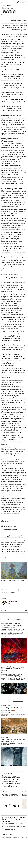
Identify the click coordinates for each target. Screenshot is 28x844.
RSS (26, 837)
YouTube (19, 837)
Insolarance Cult (5, 705)
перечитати (4, 737)
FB (10, 837)
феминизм (14, 590)
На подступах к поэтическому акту (10, 623)
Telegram (8, 837)
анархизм (21, 590)
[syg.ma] (2, 2)
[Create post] (17, 2)
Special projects (7, 773)
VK (12, 837)
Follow (10, 603)
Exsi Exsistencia (5, 741)
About (10, 834)
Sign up (5, 834)
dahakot (13, 592)
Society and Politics (6, 6)
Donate (7, 2)
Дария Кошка (5, 14)
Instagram (15, 837)
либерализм (5, 592)
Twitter (23, 837)
